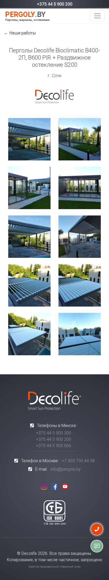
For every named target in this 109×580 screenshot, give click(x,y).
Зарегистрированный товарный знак (54, 566)
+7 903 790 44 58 (78, 460)
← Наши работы (20, 32)
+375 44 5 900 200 (54, 4)
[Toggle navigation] (97, 16)
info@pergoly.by (66, 469)
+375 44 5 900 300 (53, 432)
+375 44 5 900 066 (53, 445)
